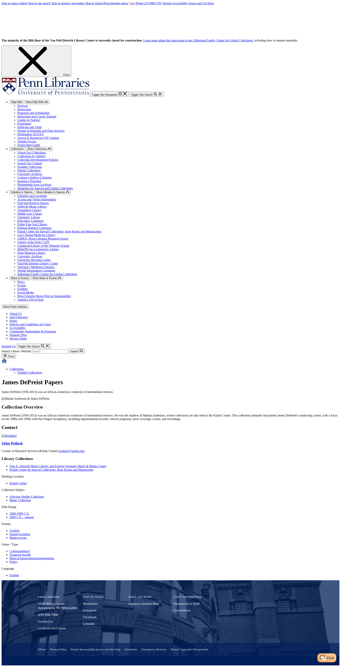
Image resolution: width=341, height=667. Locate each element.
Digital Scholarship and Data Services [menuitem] (41, 130)
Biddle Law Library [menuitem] (29, 213)
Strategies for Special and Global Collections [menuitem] (45, 188)
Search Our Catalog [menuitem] (29, 163)
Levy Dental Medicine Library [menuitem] (36, 235)
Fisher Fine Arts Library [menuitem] (32, 224)
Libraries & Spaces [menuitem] (22, 192)
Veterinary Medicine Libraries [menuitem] (35, 267)
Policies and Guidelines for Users (30, 324)
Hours (13, 320)
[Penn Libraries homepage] (46, 94)
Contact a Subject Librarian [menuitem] (34, 177)
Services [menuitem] (22, 105)
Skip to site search (39, 3)
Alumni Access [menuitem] (26, 141)
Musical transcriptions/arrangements (31, 558)
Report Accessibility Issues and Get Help (188, 3)
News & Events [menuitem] (20, 278)
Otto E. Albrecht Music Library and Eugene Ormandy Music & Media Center (57, 466)
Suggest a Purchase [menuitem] (29, 181)
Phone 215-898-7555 (149, 3)
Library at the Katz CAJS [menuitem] (33, 242)
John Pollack (12, 443)
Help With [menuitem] (16, 102)
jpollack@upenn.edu (71, 451)
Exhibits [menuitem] (22, 289)
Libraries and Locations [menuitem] (32, 196)
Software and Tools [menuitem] (29, 127)
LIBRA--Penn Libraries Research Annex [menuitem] (42, 238)
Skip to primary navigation (67, 3)
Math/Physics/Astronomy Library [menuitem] (38, 249)
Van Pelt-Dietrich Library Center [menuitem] (37, 263)
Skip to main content (14, 3)
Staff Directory (18, 317)
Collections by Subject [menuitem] (31, 156)
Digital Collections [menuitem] (29, 170)
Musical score (18, 537)
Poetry (13, 561)
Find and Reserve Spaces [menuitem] (33, 203)
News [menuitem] (21, 282)
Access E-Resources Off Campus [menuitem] (38, 137)
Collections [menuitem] (17, 148)
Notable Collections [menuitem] (29, 167)
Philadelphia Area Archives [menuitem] (34, 184)
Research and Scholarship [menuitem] (33, 113)
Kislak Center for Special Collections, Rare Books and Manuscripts (51, 469)
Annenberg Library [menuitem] (29, 210)
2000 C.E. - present (21, 517)
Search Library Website (16, 351)
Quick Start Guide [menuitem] (28, 145)
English (14, 575)
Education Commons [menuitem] (30, 220)
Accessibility (17, 328)
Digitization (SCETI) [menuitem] (30, 134)
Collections (16, 369)
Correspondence (19, 551)
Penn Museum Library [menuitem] (31, 252)
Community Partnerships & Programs (32, 331)
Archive (14, 530)
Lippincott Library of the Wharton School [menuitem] (43, 245)
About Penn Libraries (15, 306)
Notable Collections (29, 372)
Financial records (20, 554)
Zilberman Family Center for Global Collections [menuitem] (47, 274)
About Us (15, 313)
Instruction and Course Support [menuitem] (36, 116)
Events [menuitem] (21, 285)
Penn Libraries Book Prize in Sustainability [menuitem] (44, 296)
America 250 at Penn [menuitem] (30, 299)
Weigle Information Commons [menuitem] (36, 270)
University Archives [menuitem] (29, 174)
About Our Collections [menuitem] (31, 152)
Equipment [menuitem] (24, 123)
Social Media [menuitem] (25, 292)
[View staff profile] (9, 435)
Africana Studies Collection (26, 496)
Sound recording (19, 534)
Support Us (9, 346)
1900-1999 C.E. (19, 513)
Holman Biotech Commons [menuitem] (34, 228)
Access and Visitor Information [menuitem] (36, 199)
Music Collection (20, 500)
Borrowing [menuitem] (24, 109)
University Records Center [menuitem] (34, 260)
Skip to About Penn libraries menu (106, 3)
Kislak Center (18, 483)
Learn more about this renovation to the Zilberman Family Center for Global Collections (198, 40)
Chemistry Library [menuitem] (28, 217)
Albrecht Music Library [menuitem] (32, 206)
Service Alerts (18, 338)
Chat (132, 3)
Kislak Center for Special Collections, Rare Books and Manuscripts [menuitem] (59, 231)
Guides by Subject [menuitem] (28, 120)
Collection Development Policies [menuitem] (37, 159)
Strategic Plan (18, 335)
